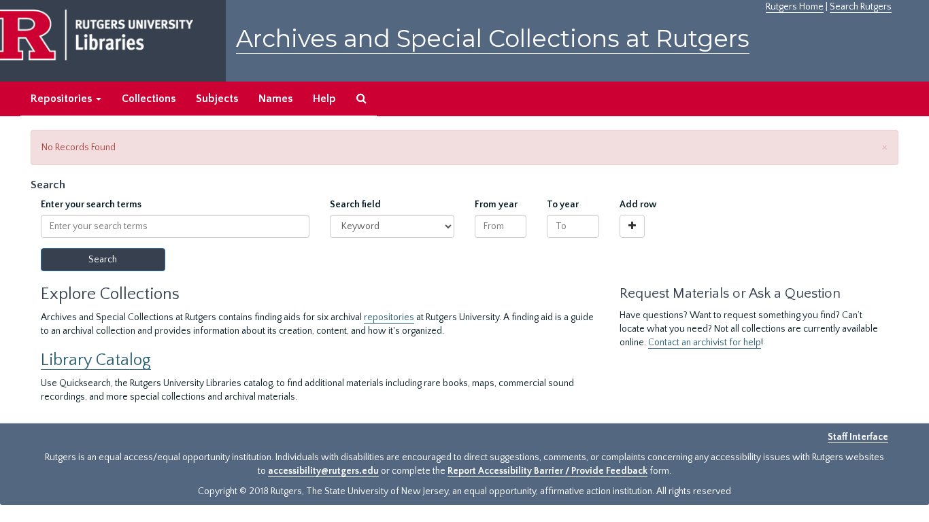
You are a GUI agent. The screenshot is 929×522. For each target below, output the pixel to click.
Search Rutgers (861, 6)
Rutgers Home (795, 6)
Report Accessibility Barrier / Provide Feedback (547, 471)
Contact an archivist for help (704, 342)
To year (563, 204)
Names (275, 98)
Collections (148, 98)
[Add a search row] (632, 226)
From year (496, 204)
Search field (355, 204)
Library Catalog (96, 360)
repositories (389, 317)
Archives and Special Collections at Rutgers (492, 38)
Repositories (63, 98)
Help (324, 98)
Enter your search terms (91, 204)
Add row (638, 204)
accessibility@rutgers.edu (323, 471)
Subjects (217, 98)
